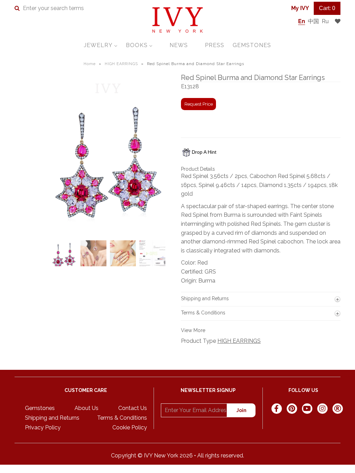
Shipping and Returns (52, 417)
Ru (325, 21)
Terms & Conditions (122, 417)
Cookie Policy (129, 427)
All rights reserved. (220, 455)
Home (90, 64)
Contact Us (132, 408)
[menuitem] (101, 45)
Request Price (198, 104)
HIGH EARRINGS (121, 64)
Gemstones (40, 408)
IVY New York (161, 455)
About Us (86, 408)
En (301, 21)
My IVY (300, 8)
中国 (313, 21)
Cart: (327, 8)
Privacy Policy (43, 427)
